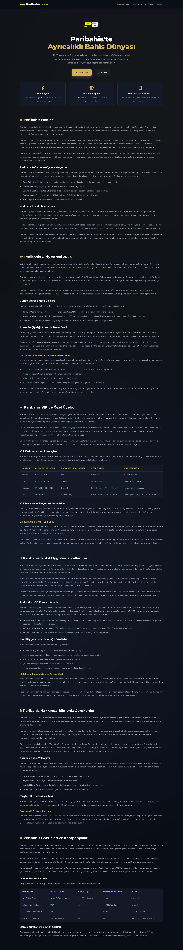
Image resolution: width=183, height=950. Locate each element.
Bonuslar (159, 4)
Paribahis (37, 4)
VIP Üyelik (149, 4)
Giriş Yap (83, 72)
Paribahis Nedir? (123, 4)
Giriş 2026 (137, 4)
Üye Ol (104, 72)
